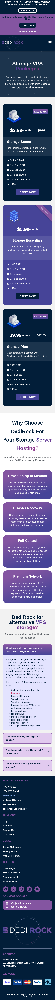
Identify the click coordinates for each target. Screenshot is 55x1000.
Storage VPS (9, 795)
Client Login (9, 868)
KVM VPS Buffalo (11, 791)
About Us (7, 825)
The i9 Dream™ (10, 804)
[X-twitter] (13, 889)
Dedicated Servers (12, 800)
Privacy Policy (10, 851)
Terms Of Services (12, 847)
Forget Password (11, 873)
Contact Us (8, 830)
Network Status (10, 881)
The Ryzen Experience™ (15, 809)
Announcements (11, 877)
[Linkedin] (29, 889)
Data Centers (9, 834)
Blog (5, 821)
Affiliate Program (11, 856)
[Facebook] (5, 889)
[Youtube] (37, 889)
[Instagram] (21, 889)
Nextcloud (16, 693)
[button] (50, 43)
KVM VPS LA (9, 787)
